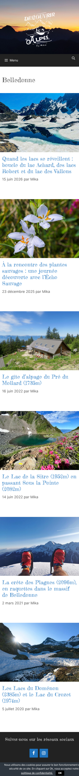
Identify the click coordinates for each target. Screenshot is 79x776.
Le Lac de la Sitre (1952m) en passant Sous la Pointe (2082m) (39, 482)
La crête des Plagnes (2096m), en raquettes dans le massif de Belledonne (39, 588)
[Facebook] (33, 753)
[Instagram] (44, 753)
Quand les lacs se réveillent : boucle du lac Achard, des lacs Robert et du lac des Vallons (39, 165)
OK (60, 773)
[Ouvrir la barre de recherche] (73, 58)
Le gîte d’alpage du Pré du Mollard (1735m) (35, 380)
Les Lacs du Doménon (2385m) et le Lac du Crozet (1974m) (36, 694)
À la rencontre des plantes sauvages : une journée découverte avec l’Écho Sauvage (34, 274)
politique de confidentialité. (37, 773)
